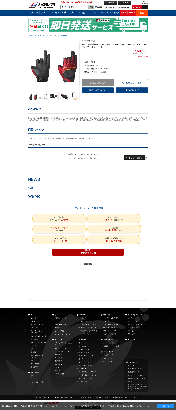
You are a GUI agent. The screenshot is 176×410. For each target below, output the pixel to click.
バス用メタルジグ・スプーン (88, 331)
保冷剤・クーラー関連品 (111, 346)
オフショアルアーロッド (38, 336)
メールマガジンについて (136, 375)
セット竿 (33, 318)
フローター (82, 368)
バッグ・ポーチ (108, 355)
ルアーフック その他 (86, 356)
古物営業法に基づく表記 (120, 397)
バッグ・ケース (108, 352)
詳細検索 (99, 7)
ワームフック (83, 381)
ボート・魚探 (35, 372)
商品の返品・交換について (136, 378)
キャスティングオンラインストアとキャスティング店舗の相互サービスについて (137, 387)
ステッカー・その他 (85, 378)
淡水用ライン (59, 370)
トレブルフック (84, 346)
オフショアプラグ (109, 328)
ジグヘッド (82, 343)
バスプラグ (82, 318)
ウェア (130, 318)
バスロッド (34, 321)
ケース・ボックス (109, 361)
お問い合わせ (136, 397)
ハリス (57, 367)
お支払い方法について (135, 369)
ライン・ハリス (60, 340)
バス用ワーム (83, 321)
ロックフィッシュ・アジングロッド (37, 332)
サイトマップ (132, 340)
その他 (130, 381)
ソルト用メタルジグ (109, 331)
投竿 (32, 360)
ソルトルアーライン (61, 348)
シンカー (82, 359)
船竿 (32, 349)
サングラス (131, 331)
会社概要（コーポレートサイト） (64, 397)
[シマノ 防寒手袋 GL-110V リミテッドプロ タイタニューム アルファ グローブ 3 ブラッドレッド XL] (32, 96)
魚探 (32, 376)
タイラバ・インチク (109, 334)
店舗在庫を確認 (132, 90)
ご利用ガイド (133, 362)
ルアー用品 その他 (85, 365)
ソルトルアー (107, 315)
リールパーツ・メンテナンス (64, 334)
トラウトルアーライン (62, 351)
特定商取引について (102, 397)
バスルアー (82, 315)
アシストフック (84, 349)
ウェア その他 (133, 321)
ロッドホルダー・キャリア (87, 372)
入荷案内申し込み (98, 83)
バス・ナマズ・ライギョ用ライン (63, 344)
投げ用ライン (59, 361)
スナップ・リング (85, 362)
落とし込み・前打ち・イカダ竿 (38, 356)
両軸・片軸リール (60, 324)
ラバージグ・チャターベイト (88, 328)
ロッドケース (107, 358)
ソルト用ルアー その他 (110, 324)
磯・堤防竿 (34, 352)
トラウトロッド (36, 339)
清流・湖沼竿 (35, 364)
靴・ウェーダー (133, 328)
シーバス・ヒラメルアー (111, 318)
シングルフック (84, 352)
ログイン (85, 158)
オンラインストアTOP (42, 397)
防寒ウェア (131, 334)
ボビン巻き (58, 364)
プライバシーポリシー (85, 397)
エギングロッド (36, 328)
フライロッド (35, 346)
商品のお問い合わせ (98, 90)
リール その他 (59, 331)
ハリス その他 (59, 374)
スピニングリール (60, 318)
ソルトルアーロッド (37, 324)
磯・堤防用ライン (60, 358)
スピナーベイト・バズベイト (88, 324)
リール (57, 315)
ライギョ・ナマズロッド (38, 342)
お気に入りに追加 (134, 83)
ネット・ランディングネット (88, 375)
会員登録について (133, 372)
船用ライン (58, 354)
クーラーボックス (109, 340)
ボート (33, 379)
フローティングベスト (135, 324)
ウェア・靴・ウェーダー (135, 315)
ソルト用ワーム (108, 321)
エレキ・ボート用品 (37, 382)
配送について (132, 365)
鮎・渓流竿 (34, 367)
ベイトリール (59, 321)
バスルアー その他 (85, 334)
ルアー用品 (82, 340)
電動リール (58, 328)
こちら (146, 406)
